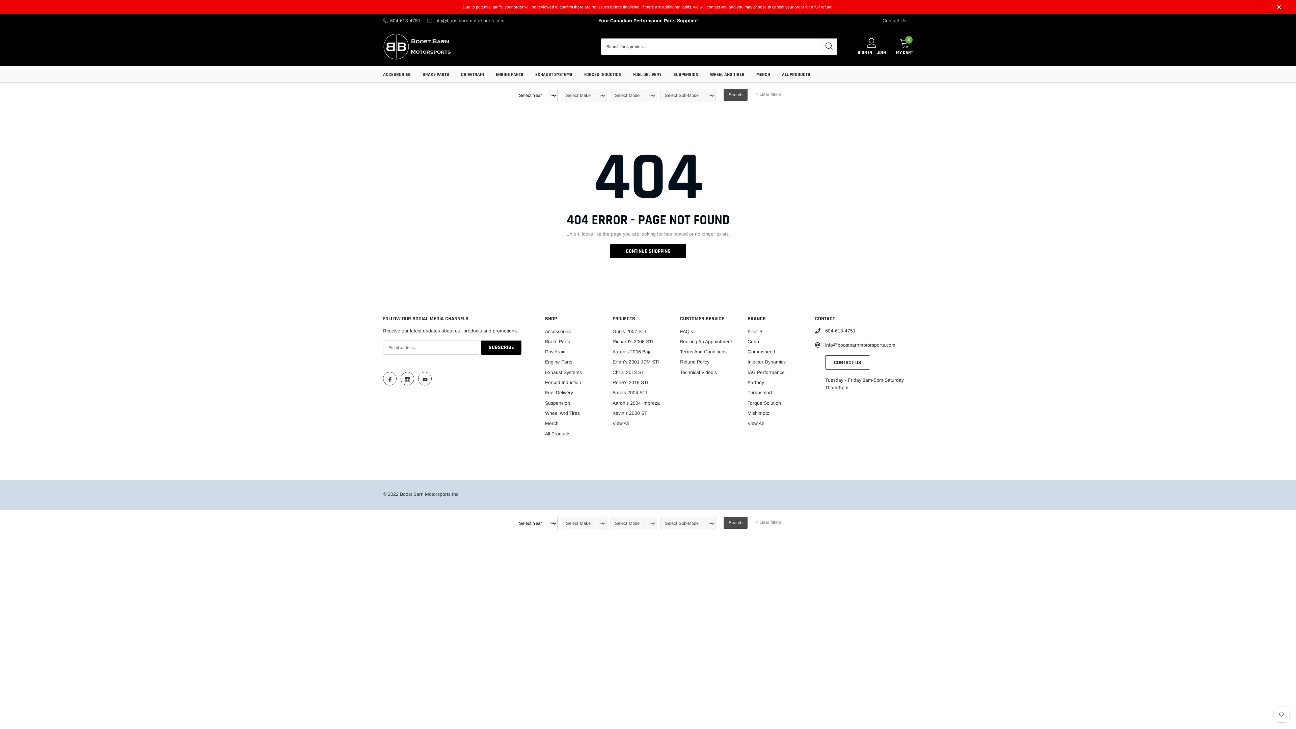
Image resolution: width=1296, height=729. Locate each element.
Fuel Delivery (647, 75)
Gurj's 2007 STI (629, 331)
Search (735, 94)
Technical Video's (698, 372)
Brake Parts (436, 75)
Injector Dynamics (767, 361)
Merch (763, 75)
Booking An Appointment (706, 341)
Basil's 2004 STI (630, 392)
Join (881, 52)
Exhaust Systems (553, 75)
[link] (390, 378)
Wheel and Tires (727, 75)
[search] (829, 46)
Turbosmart (760, 392)
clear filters (768, 94)
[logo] (417, 46)
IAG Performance (766, 372)
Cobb (753, 341)
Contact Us (894, 20)
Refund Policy (694, 361)
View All (621, 423)
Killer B (755, 331)
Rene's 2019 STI (630, 382)
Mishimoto (759, 413)
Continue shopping (648, 251)
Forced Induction (602, 75)
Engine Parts (509, 75)
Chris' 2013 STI (629, 372)
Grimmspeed (761, 351)
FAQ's (686, 331)
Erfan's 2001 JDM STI (636, 361)
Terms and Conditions (703, 351)
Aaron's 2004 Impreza (636, 403)
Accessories (397, 75)
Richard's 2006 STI (633, 341)
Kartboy (756, 382)
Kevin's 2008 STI (631, 413)
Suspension (685, 75)
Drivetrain (472, 75)
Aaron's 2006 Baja (632, 351)
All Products (796, 75)
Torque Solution (764, 403)
